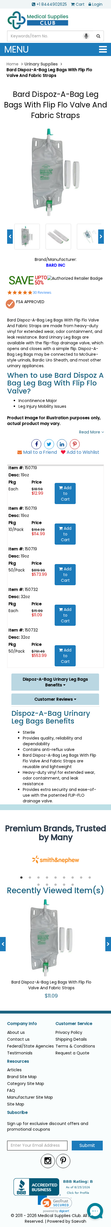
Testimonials (19, 1053)
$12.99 (37, 493)
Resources (18, 1061)
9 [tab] (89, 878)
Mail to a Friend (39, 452)
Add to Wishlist (82, 452)
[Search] (98, 36)
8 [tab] (81, 878)
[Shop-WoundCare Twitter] (49, 444)
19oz (24, 475)
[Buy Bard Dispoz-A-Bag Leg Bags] (89, 236)
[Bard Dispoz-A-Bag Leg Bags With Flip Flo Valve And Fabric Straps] (55, 172)
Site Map (15, 1104)
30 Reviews (42, 292)
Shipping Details (71, 1039)
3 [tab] (38, 878)
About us (16, 1032)
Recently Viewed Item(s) (55, 890)
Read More (90, 432)
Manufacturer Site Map (30, 1097)
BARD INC (55, 265)
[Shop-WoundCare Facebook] (36, 444)
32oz (25, 596)
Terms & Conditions (75, 1046)
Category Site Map (25, 1083)
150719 (30, 468)
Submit (87, 1145)
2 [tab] (30, 878)
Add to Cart (66, 493)
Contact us (18, 1039)
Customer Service (74, 1024)
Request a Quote (72, 1053)
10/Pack (16, 529)
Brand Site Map (22, 1077)
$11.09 (37, 615)
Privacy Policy (69, 1032)
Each (13, 489)
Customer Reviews (54, 699)
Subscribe (17, 1112)
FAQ (11, 1090)
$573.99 (39, 574)
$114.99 (38, 534)
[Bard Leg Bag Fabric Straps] (58, 236)
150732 (31, 589)
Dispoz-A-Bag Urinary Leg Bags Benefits (55, 682)
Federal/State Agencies (30, 1046)
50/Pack (17, 570)
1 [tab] (21, 878)
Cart (80, 4)
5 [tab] (55, 878)
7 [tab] (72, 878)
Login (97, 4)
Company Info (22, 1024)
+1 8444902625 (51, 4)
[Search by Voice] (86, 36)
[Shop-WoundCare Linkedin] (62, 444)
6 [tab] (64, 878)
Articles (14, 1070)
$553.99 (39, 655)
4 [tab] (47, 878)
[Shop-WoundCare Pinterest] (75, 444)
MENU (16, 49)
